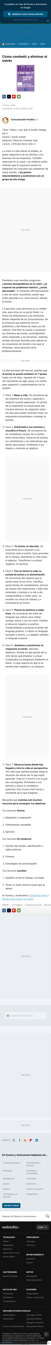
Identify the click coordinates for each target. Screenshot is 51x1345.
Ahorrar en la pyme (34, 1189)
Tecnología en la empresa (10, 1195)
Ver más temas (11, 1205)
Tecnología (31, 1178)
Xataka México (9, 1315)
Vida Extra (30, 1245)
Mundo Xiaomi (9, 1256)
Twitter (9, 97)
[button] (24, 119)
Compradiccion (9, 1301)
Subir (40, 1227)
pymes (6, 1184)
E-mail (19, 97)
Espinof (29, 1262)
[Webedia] (10, 1228)
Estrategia (7, 1170)
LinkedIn (36, 1140)
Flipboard (14, 97)
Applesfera (7, 1249)
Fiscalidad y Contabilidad (32, 1171)
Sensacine (30, 1259)
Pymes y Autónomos (35, 1297)
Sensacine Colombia (34, 1322)
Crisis (42, 44)
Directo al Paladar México (13, 1326)
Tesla (34, 44)
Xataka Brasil (8, 1319)
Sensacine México (34, 1319)
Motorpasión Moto (34, 1280)
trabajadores (32, 1194)
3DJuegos (30, 1241)
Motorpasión (31, 1276)
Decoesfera (8, 1297)
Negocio (6, 1189)
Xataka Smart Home (11, 1253)
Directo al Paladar (10, 1276)
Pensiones (23, 44)
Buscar (47, 1216)
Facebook (4, 97)
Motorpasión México (35, 1326)
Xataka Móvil (8, 1245)
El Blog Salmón (32, 1293)
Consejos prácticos (33, 905)
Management (9, 1178)
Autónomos (10, 44)
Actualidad (17, 905)
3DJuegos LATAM (33, 1315)
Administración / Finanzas (33, 1164)
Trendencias (8, 1293)
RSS (25, 1140)
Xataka (6, 1241)
